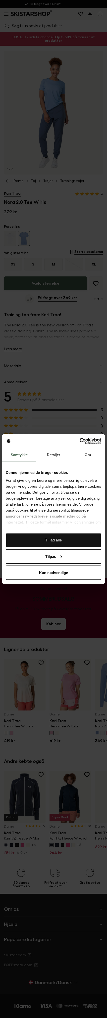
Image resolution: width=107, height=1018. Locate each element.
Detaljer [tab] (53, 455)
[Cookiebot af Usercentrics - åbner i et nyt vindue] (79, 441)
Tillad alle (53, 540)
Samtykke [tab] (19, 455)
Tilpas (50, 556)
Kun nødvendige (53, 573)
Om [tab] (88, 455)
